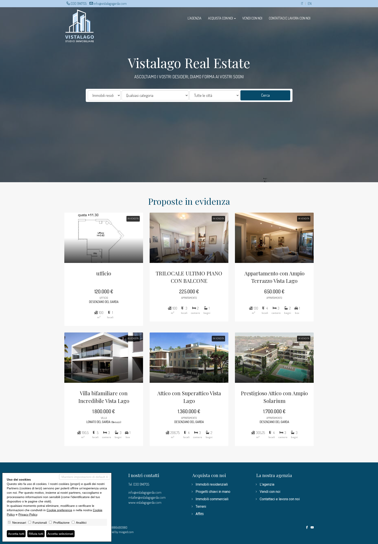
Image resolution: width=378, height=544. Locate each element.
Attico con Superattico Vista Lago (189, 397)
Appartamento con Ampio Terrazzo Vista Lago (274, 277)
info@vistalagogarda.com (110, 3)
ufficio (103, 273)
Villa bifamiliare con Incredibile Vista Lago (103, 397)
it (302, 3)
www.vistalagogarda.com (144, 502)
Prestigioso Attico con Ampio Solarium (274, 397)
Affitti (200, 514)
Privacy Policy (27, 514)
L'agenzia (194, 18)
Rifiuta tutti (36, 533)
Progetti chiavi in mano (213, 492)
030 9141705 (79, 3)
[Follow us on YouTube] (312, 527)
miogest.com (126, 532)
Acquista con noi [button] (221, 18)
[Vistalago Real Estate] (79, 25)
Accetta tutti (16, 533)
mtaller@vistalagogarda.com (147, 497)
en (310, 3)
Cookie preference (59, 510)
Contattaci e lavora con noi (289, 18)
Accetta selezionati (60, 533)
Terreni (201, 506)
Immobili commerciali (212, 499)
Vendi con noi (252, 18)
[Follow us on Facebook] (306, 527)
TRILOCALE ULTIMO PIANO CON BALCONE (189, 277)
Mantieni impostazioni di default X (84, 477)
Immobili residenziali (212, 484)
